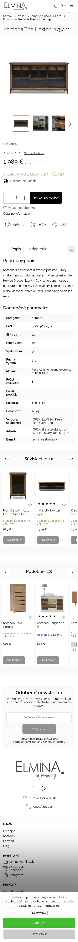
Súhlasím (39, 923)
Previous (8, 458)
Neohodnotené (34, 153)
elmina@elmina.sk (43, 798)
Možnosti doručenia (23, 181)
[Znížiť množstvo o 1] (9, 197)
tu (57, 905)
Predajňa (9, 831)
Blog (6, 846)
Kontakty (9, 836)
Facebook (33, 788)
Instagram (45, 788)
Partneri (8, 841)
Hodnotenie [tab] (37, 249)
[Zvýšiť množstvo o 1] (24, 197)
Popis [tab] (16, 249)
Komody (37, 318)
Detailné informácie (16, 213)
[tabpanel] (18, 507)
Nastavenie (39, 913)
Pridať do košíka (46, 197)
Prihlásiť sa (39, 729)
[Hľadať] (56, 6)
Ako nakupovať (13, 891)
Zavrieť (65, 235)
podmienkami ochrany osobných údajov (39, 741)
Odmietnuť (39, 934)
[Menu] (72, 6)
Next (71, 458)
